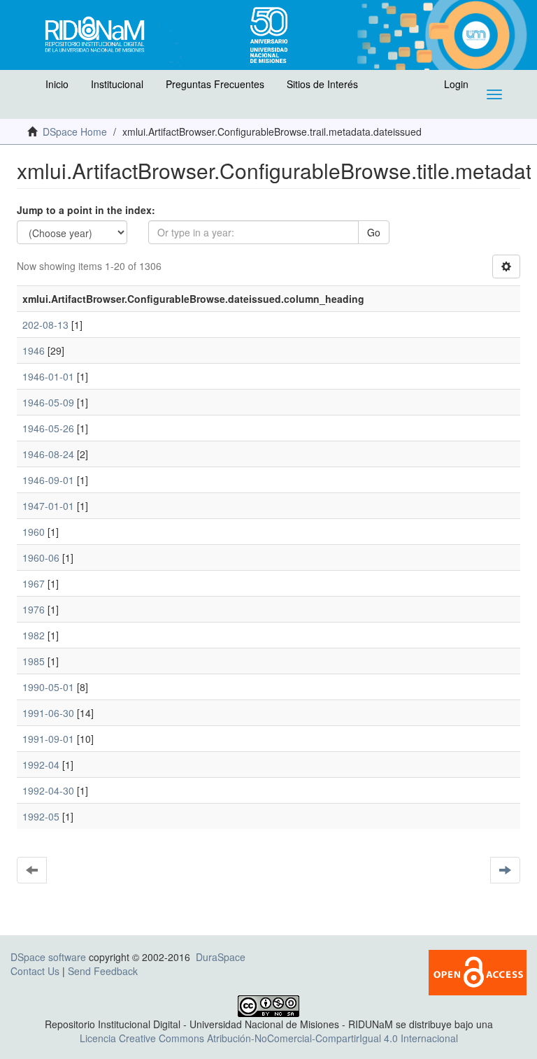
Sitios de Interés (322, 84)
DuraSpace (220, 957)
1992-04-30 (48, 790)
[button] (26, 87)
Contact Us (34, 971)
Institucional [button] (117, 84)
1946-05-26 (48, 428)
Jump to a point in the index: (86, 210)
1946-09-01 (48, 480)
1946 (33, 350)
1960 (33, 532)
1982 (33, 635)
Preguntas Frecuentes (215, 84)
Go (373, 232)
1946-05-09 (48, 402)
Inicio (57, 84)
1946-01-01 (48, 376)
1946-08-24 (48, 454)
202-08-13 (45, 325)
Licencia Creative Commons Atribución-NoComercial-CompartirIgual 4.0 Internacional (269, 1038)
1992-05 (40, 816)
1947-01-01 (48, 506)
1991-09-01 (48, 739)
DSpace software (48, 957)
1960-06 (40, 557)
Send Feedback (103, 971)
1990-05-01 (48, 687)
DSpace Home (75, 131)
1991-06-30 (48, 713)
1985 (33, 661)
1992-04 (40, 765)
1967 (33, 583)
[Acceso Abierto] (478, 971)
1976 (33, 609)
